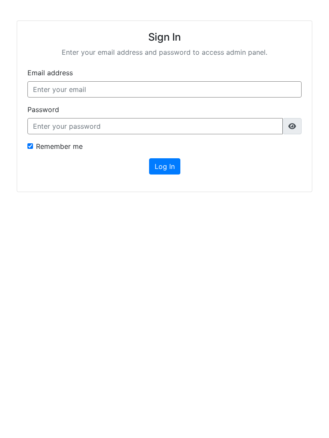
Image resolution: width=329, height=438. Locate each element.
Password (43, 109)
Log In (165, 166)
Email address (50, 72)
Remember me (59, 146)
